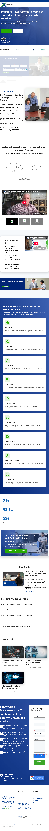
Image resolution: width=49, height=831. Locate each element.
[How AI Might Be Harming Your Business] (13, 652)
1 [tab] (28, 54)
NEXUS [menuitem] (34, 802)
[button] (47, 4)
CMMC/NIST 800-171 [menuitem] (38, 798)
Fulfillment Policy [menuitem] (17, 824)
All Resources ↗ (43, 642)
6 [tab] (28, 184)
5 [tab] (33, 54)
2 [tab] (29, 54)
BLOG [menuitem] (34, 794)
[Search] (44, 4)
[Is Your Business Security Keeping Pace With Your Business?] (36, 652)
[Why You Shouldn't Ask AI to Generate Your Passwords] (13, 678)
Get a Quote (39, 762)
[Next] (45, 202)
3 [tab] (30, 54)
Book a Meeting (18, 30)
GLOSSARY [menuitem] (35, 800)
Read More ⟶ (29, 591)
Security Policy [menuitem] (10, 824)
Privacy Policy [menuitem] (4, 824)
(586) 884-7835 (32, 0)
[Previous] (3, 202)
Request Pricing (6, 30)
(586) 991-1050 (45, 0)
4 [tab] (32, 54)
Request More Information (16, 550)
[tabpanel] (18, 49)
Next (46, 170)
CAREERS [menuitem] (35, 796)
